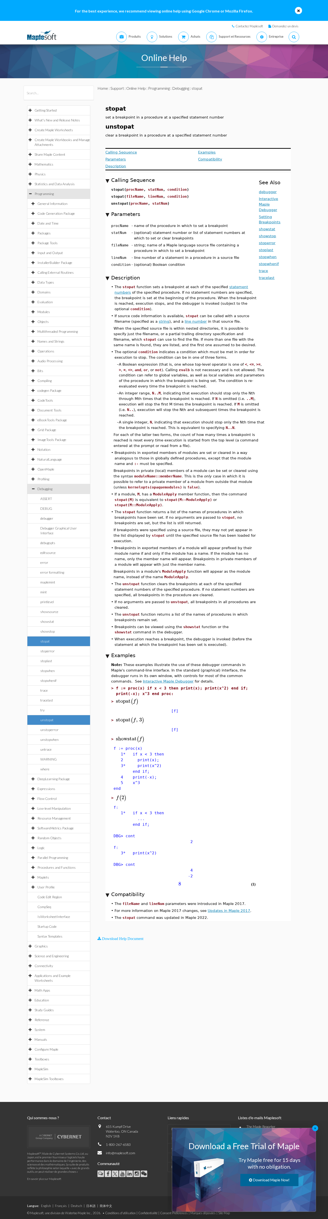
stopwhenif (48, 680)
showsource (49, 612)
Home (102, 88)
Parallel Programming (52, 858)
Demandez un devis (285, 26)
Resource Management (54, 818)
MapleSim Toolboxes (49, 1079)
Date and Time (48, 223)
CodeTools (45, 400)
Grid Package (46, 430)
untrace (46, 749)
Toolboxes (42, 1059)
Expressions (46, 789)
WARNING (48, 759)
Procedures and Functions (56, 867)
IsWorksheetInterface (53, 917)
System (40, 1030)
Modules (43, 312)
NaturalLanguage (49, 459)
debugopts (47, 543)
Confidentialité (148, 1213)
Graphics (41, 946)
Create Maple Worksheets (54, 130)
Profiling (43, 479)
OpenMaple (45, 469)
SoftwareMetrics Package (55, 828)
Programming (44, 194)
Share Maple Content (50, 154)
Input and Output (50, 253)
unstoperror (49, 730)
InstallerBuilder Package (54, 263)
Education (42, 1000)
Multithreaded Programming (57, 331)
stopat (45, 641)
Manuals (41, 1039)
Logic (41, 848)
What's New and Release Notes (57, 120)
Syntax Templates (49, 936)
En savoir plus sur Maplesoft (44, 1179)
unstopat (47, 720)
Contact (104, 1117)
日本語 (91, 1206)
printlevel (47, 602)
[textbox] (127, 701)
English (46, 1206)
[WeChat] (144, 1174)
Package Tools (47, 243)
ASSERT (46, 499)
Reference (42, 1020)
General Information (52, 204)
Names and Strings (50, 341)
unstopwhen (49, 739)
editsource (48, 553)
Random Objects (49, 838)
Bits (40, 371)
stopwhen (47, 671)
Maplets (43, 877)
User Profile (46, 887)
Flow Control (47, 799)
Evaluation (45, 302)
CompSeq (44, 907)
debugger (46, 518)
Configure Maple (46, 1049)
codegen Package (49, 390)
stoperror (47, 651)
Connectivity (44, 966)
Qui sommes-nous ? (43, 1117)
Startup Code (47, 926)
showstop (47, 631)
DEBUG (46, 508)
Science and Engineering (52, 956)
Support (117, 88)
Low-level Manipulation (54, 808)
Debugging (44, 489)
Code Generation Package (56, 213)
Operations (45, 351)
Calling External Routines (55, 272)
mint (43, 592)
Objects (43, 322)
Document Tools (49, 410)
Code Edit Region (49, 897)
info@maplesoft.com (120, 1153)
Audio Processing (49, 361)
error (44, 562)
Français (61, 1206)
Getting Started (46, 110)
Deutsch (76, 1206)
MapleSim (41, 1069)
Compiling (44, 381)
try (42, 710)
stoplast (46, 661)
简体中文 (106, 1206)
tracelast (46, 700)
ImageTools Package (51, 440)
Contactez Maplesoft (249, 26)
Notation (43, 449)
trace (44, 690)
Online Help (136, 88)
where (44, 769)
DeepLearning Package (53, 779)
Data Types (45, 282)
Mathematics (44, 164)
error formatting (52, 572)
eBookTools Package (52, 420)
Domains (44, 292)
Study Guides (44, 1010)
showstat (47, 621)
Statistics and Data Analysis (55, 184)
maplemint (47, 582)
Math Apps (42, 990)
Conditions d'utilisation (120, 1213)
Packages (44, 233)
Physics (40, 174)
